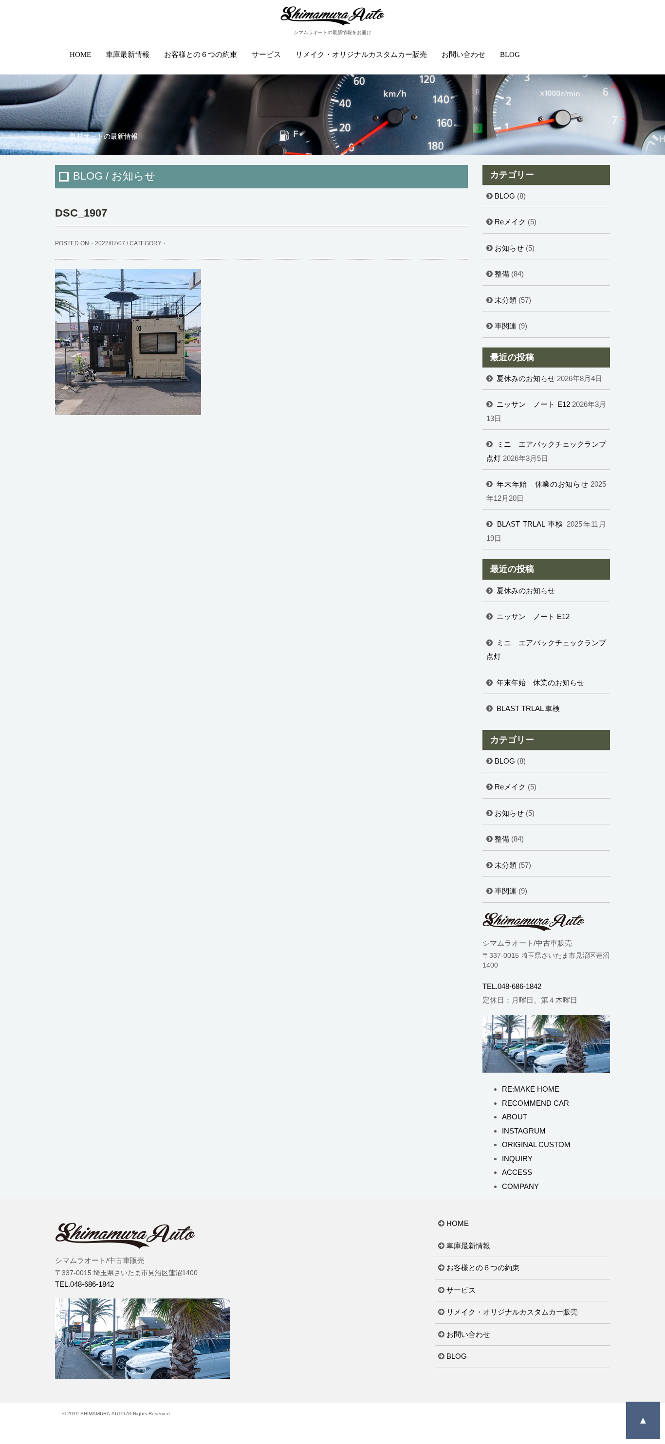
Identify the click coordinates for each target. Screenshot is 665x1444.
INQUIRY (517, 1158)
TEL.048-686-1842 (511, 986)
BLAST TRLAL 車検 (530, 524)
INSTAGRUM (524, 1131)
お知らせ (509, 248)
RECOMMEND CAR (535, 1103)
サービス (266, 54)
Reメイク (510, 222)
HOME (80, 54)
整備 (502, 274)
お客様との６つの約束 (200, 54)
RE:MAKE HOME (530, 1089)
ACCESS (517, 1172)
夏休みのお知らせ (526, 378)
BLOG (510, 54)
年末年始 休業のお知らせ (542, 484)
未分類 (506, 300)
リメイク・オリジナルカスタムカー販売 (361, 54)
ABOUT (514, 1117)
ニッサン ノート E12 (533, 404)
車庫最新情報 (127, 54)
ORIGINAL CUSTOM (536, 1144)
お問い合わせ (463, 54)
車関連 (506, 326)
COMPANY (520, 1186)
